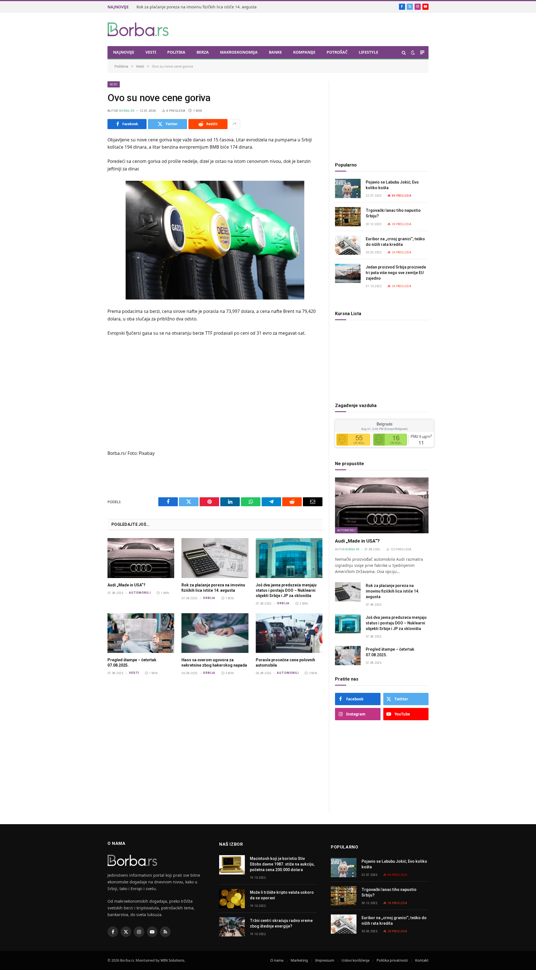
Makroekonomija (239, 52)
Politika (176, 52)
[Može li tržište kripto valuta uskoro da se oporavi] (232, 898)
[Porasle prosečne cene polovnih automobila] (289, 633)
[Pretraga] (404, 52)
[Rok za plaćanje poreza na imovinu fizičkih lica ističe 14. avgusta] (214, 558)
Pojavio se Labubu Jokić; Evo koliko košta (392, 185)
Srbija (209, 598)
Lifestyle (368, 52)
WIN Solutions (172, 960)
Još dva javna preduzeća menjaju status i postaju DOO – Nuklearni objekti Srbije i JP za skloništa (286, 590)
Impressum (324, 960)
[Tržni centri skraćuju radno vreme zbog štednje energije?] (232, 926)
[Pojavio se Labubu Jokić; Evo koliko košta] (348, 188)
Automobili (140, 593)
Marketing (299, 960)
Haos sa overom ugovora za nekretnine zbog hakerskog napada (214, 662)
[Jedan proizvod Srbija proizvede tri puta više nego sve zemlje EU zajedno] (348, 273)
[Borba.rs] (138, 29)
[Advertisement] (327, 28)
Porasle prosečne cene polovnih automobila (285, 662)
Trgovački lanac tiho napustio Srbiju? (393, 213)
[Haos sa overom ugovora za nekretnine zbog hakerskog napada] (214, 633)
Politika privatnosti (392, 960)
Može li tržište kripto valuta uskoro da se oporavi (282, 895)
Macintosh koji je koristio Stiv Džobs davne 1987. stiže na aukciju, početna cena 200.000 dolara (282, 864)
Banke (275, 52)
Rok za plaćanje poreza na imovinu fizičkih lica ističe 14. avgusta (197, 6)
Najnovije (123, 52)
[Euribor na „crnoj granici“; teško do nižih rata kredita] (348, 245)
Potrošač (337, 52)
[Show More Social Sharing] (234, 124)
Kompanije (304, 52)
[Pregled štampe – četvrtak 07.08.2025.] (140, 633)
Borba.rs (127, 111)
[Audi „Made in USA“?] (140, 558)
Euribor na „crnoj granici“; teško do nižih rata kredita (395, 242)
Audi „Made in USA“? (126, 585)
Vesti (150, 52)
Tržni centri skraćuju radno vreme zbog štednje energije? (281, 923)
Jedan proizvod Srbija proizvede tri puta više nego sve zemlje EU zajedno (396, 272)
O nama (276, 960)
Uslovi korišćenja (355, 960)
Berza (203, 52)
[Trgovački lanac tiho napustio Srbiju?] (348, 216)
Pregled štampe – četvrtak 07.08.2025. (131, 662)
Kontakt (422, 960)
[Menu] (422, 52)
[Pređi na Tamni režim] (413, 52)
